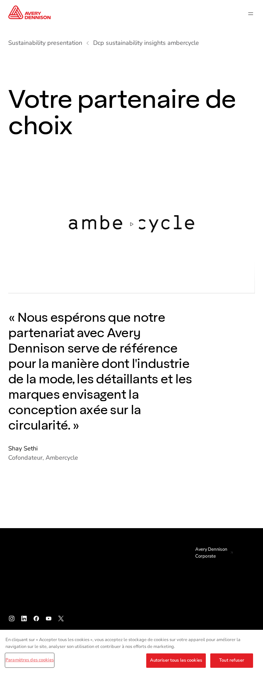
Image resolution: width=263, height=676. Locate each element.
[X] (61, 618)
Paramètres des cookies (29, 660)
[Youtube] (48, 618)
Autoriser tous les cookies (176, 660)
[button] (131, 224)
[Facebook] (36, 618)
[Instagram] (11, 618)
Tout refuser (231, 660)
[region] (131, 653)
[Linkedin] (24, 618)
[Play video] (131, 224)
